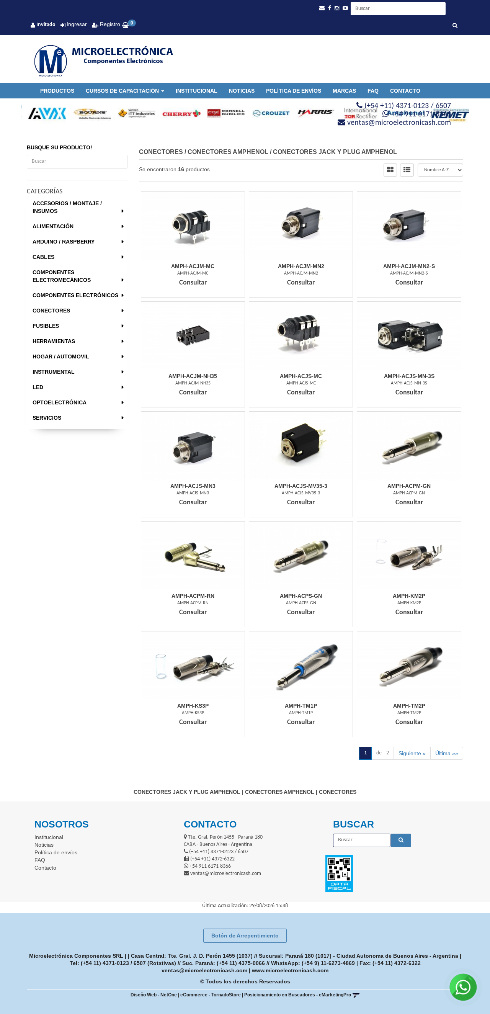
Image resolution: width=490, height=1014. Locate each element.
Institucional (196, 91)
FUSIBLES (46, 326)
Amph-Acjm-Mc (192, 266)
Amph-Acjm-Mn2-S (409, 266)
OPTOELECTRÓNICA (60, 402)
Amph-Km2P (409, 596)
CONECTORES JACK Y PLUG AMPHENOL (335, 152)
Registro (109, 24)
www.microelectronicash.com (290, 970)
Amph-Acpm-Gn (409, 486)
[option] (43, 113)
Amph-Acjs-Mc (301, 376)
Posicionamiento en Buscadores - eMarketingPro (297, 995)
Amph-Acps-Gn (301, 596)
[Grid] (390, 170)
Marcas (344, 91)
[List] (407, 170)
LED (38, 387)
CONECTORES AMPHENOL (228, 152)
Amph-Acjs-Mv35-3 (300, 486)
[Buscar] (455, 26)
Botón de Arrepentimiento (245, 935)
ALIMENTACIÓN (53, 226)
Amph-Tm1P (301, 706)
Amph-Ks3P (193, 706)
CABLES (43, 257)
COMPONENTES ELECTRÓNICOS (75, 295)
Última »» (446, 753)
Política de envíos (293, 91)
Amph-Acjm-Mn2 (301, 266)
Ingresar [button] (77, 24)
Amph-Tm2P (409, 706)
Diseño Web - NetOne (154, 995)
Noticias (242, 91)
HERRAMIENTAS (54, 341)
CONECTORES (51, 310)
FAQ (373, 91)
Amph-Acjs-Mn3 (193, 486)
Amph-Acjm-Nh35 (192, 376)
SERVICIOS (47, 418)
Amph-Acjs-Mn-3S (409, 376)
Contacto (405, 91)
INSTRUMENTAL (54, 372)
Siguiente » (412, 753)
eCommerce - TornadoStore (210, 995)
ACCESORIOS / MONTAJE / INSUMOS (67, 207)
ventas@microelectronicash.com (204, 970)
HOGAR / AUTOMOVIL (61, 356)
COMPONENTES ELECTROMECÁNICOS (62, 276)
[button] (322, 8)
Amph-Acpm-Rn (193, 596)
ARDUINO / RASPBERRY (64, 242)
